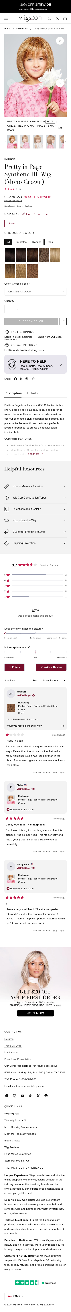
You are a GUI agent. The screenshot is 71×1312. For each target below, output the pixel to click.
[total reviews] (35, 189)
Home (7, 28)
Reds (50, 242)
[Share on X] (21, 379)
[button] (6, 18)
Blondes (36, 242)
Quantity (9, 301)
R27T (50, 121)
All (8, 242)
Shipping (8, 206)
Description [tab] (13, 393)
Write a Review (53, 668)
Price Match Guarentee (17, 1153)
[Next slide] (60, 83)
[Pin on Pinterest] (27, 379)
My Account (11, 1052)
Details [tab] (32, 393)
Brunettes (21, 242)
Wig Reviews (11, 1147)
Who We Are (11, 1113)
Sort (35, 680)
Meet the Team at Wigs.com (20, 1133)
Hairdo (9, 159)
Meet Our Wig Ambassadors (20, 1127)
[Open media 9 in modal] (60, 41)
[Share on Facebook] (15, 379)
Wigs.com (17, 1304)
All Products (22, 28)
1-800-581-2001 (28, 1079)
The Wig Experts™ (15, 1120)
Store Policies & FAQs (16, 1160)
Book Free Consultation (17, 1059)
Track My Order (13, 1045)
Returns (8, 1038)
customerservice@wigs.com (28, 1086)
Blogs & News (12, 1140)
